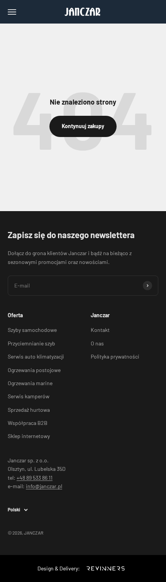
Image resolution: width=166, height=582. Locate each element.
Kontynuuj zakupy (83, 126)
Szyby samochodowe (32, 330)
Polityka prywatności (115, 356)
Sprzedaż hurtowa (29, 409)
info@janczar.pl (44, 486)
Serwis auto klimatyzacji (36, 356)
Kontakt (100, 330)
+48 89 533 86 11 (35, 477)
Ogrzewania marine (30, 383)
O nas (97, 343)
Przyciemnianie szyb (31, 343)
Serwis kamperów (28, 396)
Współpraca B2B (27, 423)
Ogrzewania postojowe (34, 370)
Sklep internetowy (29, 436)
